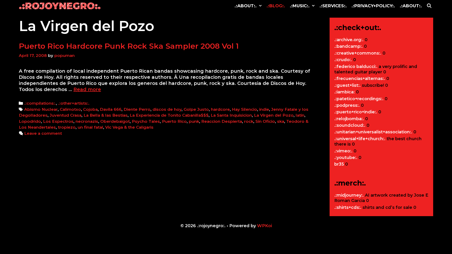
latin (300, 115)
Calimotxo (70, 109)
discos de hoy (167, 109)
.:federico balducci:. (355, 66)
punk (194, 121)
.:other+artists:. (73, 103)
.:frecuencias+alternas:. (359, 78)
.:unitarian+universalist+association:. (373, 132)
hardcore (220, 109)
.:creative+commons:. (357, 53)
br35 (339, 164)
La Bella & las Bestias (106, 115)
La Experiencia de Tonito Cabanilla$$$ (169, 115)
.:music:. (300, 5)
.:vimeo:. (343, 151)
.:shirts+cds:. (347, 207)
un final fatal (90, 127)
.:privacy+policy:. (373, 5)
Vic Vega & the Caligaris (129, 127)
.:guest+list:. (347, 85)
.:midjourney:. (349, 195)
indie (264, 109)
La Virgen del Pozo (274, 115)
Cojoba (90, 109)
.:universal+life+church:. (359, 138)
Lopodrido (30, 121)
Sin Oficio (265, 121)
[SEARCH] (429, 6)
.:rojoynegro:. (60, 6)
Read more (87, 89)
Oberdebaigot (115, 121)
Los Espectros (58, 121)
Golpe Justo (196, 109)
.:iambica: (344, 92)
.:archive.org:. (348, 39)
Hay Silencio (244, 109)
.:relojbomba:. (349, 118)
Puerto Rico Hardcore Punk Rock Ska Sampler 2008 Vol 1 (129, 46)
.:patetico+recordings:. (358, 98)
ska (280, 121)
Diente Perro (137, 109)
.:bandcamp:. (348, 46)
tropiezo (67, 127)
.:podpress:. (347, 105)
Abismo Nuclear (41, 109)
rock (248, 121)
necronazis (87, 121)
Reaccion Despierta (221, 121)
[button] (260, 6)
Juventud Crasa (65, 115)
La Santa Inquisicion (231, 115)
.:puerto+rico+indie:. (355, 112)
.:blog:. (275, 5)
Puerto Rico (174, 121)
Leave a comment (43, 133)
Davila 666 (110, 109)
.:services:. (333, 5)
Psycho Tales (146, 121)
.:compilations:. (40, 103)
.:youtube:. (345, 157)
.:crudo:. (343, 59)
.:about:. (245, 5)
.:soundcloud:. (349, 125)
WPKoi (264, 225)
